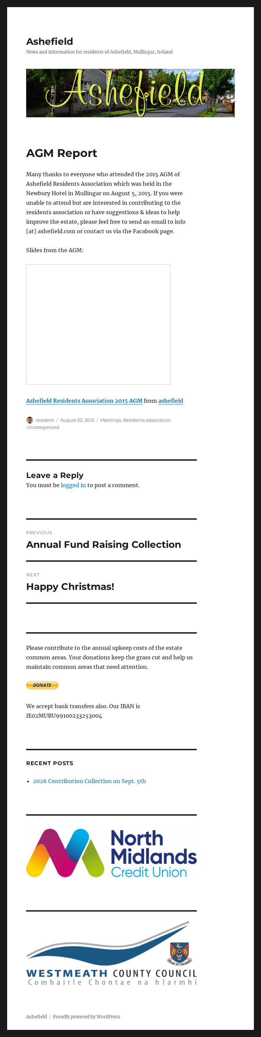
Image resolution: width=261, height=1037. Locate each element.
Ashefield (49, 41)
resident (45, 420)
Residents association (147, 420)
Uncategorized (42, 427)
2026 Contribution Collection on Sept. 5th (89, 781)
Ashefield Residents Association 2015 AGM (84, 400)
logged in (73, 485)
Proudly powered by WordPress (86, 1017)
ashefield (170, 400)
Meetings (110, 420)
